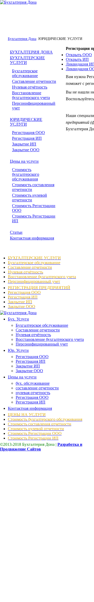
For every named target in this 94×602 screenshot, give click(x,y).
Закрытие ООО (25, 150)
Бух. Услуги (18, 319)
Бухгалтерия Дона (22, 39)
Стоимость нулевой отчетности (29, 197)
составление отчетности (37, 388)
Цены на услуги (24, 161)
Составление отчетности (34, 81)
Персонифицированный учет (42, 344)
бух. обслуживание (33, 383)
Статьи (16, 232)
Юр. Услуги (18, 350)
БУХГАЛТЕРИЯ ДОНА (31, 52)
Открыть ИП (77, 59)
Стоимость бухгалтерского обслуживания (25, 174)
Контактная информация (32, 238)
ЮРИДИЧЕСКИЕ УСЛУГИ (26, 121)
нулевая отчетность (33, 392)
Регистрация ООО (28, 132)
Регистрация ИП (27, 138)
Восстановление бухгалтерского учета (31, 95)
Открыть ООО (79, 54)
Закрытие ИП (24, 144)
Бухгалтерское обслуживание (25, 73)
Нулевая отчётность (29, 87)
